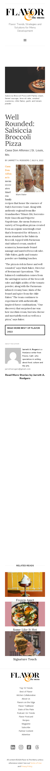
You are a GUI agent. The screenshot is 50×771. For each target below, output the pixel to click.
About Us (26, 698)
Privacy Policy (26, 766)
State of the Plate (26, 709)
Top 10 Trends (26, 688)
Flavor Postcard (26, 716)
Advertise (26, 734)
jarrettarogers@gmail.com (17, 369)
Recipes (25, 720)
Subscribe (26, 727)
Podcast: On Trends (26, 713)
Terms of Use (36, 763)
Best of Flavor (26, 691)
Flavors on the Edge (26, 702)
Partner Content (26, 731)
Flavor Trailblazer (26, 706)
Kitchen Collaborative (26, 695)
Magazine (26, 723)
